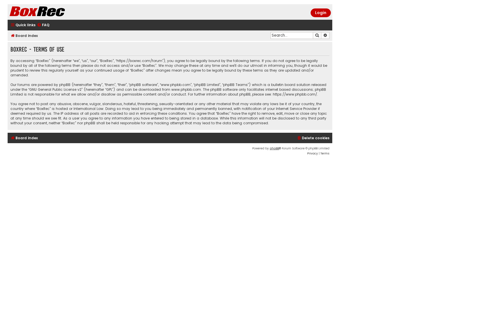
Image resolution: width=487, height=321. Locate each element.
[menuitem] (43, 25)
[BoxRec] (51, 12)
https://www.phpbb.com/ (295, 94)
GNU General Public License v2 (55, 89)
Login (320, 13)
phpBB (274, 148)
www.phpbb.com (186, 89)
